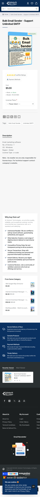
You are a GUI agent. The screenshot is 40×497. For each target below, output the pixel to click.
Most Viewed (20, 368)
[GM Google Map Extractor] (32, 284)
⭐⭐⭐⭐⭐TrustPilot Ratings (16, 75)
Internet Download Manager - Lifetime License (17, 300)
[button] (15, 380)
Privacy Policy (25, 491)
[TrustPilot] (24, 401)
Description (7, 136)
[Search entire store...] (37, 9)
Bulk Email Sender (14, 123)
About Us (5, 414)
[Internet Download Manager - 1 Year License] (32, 293)
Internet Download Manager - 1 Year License (17, 292)
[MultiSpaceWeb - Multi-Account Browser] (32, 309)
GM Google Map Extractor (14, 283)
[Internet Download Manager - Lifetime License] (32, 301)
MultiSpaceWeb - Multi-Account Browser (17, 308)
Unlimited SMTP (28, 123)
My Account (23, 414)
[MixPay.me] (10, 473)
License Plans (11, 100)
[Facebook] (4, 401)
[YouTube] (19, 401)
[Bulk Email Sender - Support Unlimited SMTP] (8, 377)
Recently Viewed (8, 368)
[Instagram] (9, 401)
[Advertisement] (20, 187)
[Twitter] (14, 401)
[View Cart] (36, 3)
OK (33, 486)
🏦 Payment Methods (13, 79)
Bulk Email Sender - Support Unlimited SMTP (22, 375)
